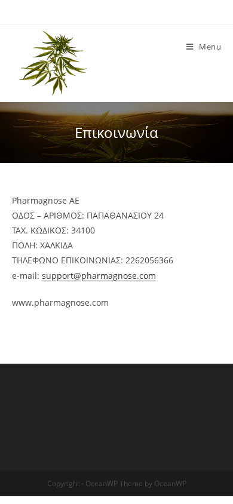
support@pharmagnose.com (99, 275)
